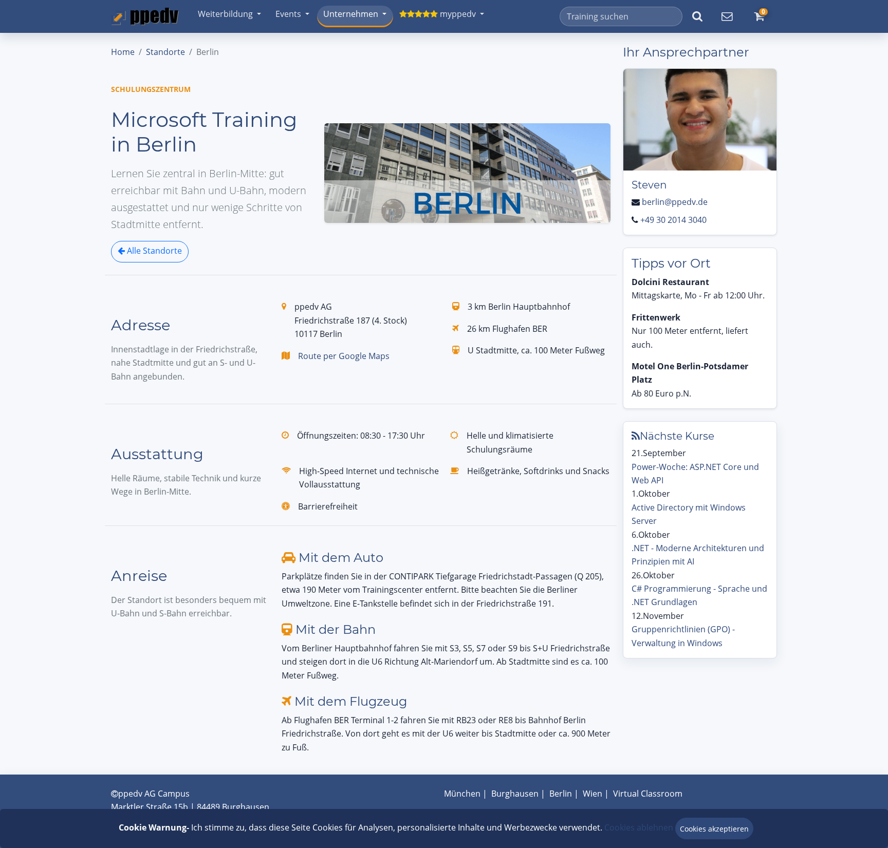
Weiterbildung (225, 14)
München (462, 793)
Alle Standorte (153, 250)
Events (288, 14)
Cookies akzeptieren (714, 829)
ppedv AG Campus (154, 793)
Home (123, 52)
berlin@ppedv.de (675, 202)
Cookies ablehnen (638, 827)
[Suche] (697, 16)
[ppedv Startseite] (145, 16)
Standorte (165, 52)
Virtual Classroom (647, 793)
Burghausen (515, 793)
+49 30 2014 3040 (673, 219)
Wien (592, 793)
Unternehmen (350, 14)
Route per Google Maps (344, 356)
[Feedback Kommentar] (726, 16)
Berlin (560, 793)
